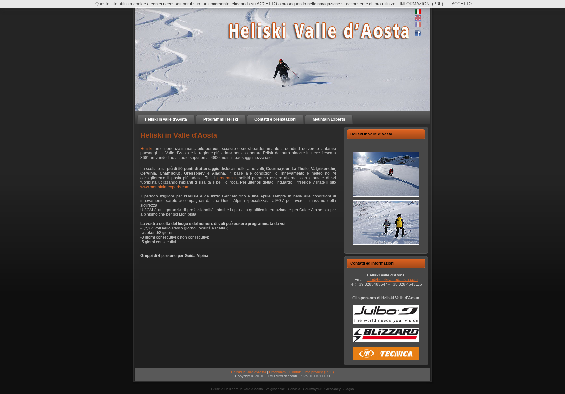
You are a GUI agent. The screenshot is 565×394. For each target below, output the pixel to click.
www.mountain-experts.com (164, 187)
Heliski (146, 148)
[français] (418, 26)
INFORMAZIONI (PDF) (421, 3)
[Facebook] (418, 35)
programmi (227, 178)
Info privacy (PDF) (319, 372)
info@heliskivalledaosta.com (392, 279)
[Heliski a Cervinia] (386, 243)
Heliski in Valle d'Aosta (248, 372)
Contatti (295, 372)
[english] (418, 19)
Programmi (277, 372)
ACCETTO (462, 3)
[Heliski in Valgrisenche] (386, 195)
